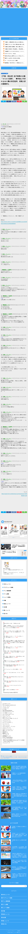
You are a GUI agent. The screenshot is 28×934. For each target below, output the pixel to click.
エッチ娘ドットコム (7, 712)
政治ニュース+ (7, 603)
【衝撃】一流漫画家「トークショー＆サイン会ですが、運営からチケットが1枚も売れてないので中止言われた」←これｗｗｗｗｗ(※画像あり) (13, 626)
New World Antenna (7, 710)
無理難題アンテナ (7, 736)
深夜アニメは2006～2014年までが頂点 (12, 58)
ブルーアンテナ (6, 725)
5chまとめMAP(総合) (8, 737)
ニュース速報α (7, 597)
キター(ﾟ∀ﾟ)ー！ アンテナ (9, 726)
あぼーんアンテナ (7, 717)
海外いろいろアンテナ (8, 730)
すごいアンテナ (6, 715)
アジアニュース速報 (4, 73)
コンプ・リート (6, 706)
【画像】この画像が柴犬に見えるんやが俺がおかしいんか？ (16, 42)
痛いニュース (7, 610)
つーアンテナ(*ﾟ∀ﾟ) (7, 738)
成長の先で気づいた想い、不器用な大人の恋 (11, 623)
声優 (5, 600)
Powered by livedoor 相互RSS (10, 692)
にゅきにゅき (6, 707)
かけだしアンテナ (7, 727)
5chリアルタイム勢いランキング (10, 718)
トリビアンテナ (6, 719)
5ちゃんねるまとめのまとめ (9, 705)
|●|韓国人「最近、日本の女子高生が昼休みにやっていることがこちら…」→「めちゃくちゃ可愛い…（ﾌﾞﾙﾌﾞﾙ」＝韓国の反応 (14, 652)
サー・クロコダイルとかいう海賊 (11, 60)
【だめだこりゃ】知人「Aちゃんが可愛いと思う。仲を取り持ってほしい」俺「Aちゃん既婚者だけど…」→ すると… (13, 632)
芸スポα (6, 613)
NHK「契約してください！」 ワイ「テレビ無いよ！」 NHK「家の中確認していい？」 (13, 637)
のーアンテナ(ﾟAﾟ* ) (7, 722)
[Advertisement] (14, 22)
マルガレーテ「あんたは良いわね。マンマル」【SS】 (13, 672)
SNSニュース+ (7, 584)
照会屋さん (5, 732)
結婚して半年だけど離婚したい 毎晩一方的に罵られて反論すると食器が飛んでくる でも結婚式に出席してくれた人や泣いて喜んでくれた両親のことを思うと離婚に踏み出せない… (14, 642)
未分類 (5, 607)
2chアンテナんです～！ (8, 729)
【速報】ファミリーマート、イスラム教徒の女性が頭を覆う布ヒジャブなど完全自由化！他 (13, 661)
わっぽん (5, 709)
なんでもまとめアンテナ (8, 714)
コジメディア (6, 734)
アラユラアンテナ (7, 721)
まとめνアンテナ (6, 703)
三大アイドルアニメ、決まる (10, 53)
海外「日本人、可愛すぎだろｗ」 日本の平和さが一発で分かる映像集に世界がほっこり (14, 657)
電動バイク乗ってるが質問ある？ (9, 689)
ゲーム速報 (6, 593)
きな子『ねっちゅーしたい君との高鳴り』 (11, 669)
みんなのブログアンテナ (8, 711)
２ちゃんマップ (6, 742)
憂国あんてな (6, 733)
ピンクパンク (6, 723)
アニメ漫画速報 (7, 590)
